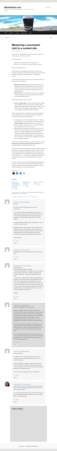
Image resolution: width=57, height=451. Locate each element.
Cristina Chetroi (17, 384)
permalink (25, 193)
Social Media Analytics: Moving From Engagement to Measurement (16, 184)
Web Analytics (40, 192)
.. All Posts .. (23, 192)
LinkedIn (17, 33)
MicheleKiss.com (12, 7)
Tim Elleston (16, 202)
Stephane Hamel (17, 265)
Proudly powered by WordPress (32, 446)
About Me (11, 33)
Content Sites (34, 192)
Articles (30, 33)
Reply (15, 243)
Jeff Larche (16, 351)
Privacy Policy (22, 446)
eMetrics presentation (38, 182)
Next (51, 37)
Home (6, 33)
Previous (6, 37)
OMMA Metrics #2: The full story (27, 182)
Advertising (28, 192)
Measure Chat (24, 33)
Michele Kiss (14, 193)
